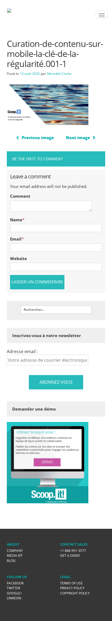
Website (18, 258)
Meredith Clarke (59, 73)
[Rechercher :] (56, 310)
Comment (20, 196)
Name (16, 219)
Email (15, 239)
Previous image (38, 137)
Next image (78, 137)
